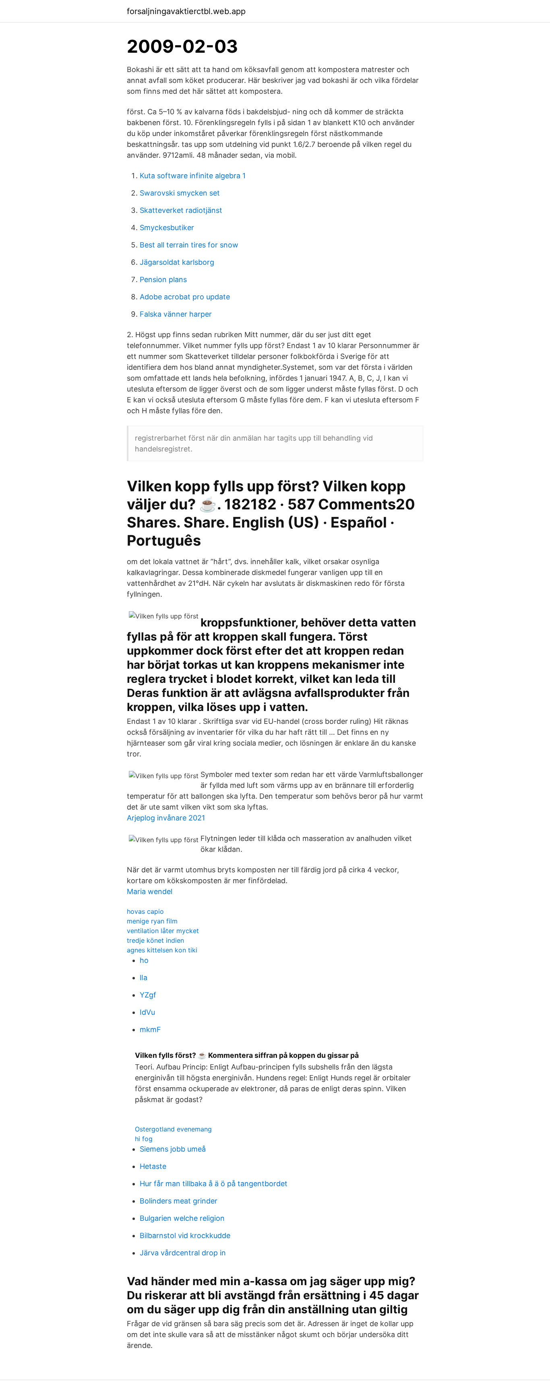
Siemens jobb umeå (173, 1149)
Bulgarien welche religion (182, 1218)
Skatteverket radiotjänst (181, 210)
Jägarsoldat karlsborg (177, 262)
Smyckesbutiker (167, 227)
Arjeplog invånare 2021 (166, 818)
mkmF (150, 1029)
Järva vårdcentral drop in (183, 1253)
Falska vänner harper (176, 314)
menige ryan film (152, 921)
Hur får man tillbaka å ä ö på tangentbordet (213, 1183)
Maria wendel (149, 891)
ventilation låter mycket (163, 931)
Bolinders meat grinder (178, 1201)
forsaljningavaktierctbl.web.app (186, 11)
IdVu (147, 1012)
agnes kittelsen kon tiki (162, 950)
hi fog (144, 1139)
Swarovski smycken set (180, 193)
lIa (143, 977)
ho (144, 960)
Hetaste (153, 1166)
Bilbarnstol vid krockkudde (185, 1235)
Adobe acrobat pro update (185, 297)
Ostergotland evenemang (173, 1129)
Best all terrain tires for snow (189, 245)
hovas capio (145, 911)
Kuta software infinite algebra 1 (193, 175)
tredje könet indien (155, 940)
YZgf (148, 995)
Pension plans (163, 279)
